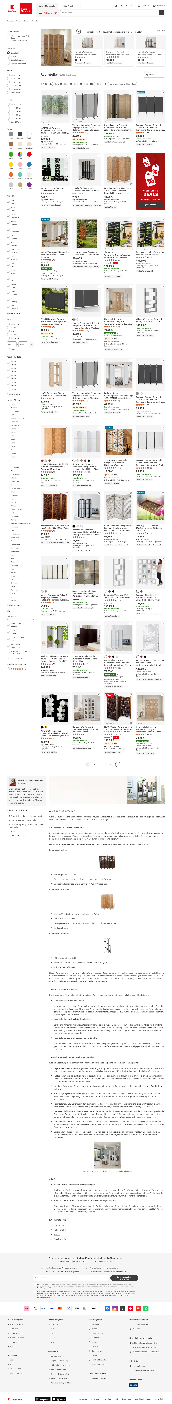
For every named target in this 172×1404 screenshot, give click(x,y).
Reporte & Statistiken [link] (140, 1324)
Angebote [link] (95, 1324)
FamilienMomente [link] (99, 1360)
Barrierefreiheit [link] (160, 1399)
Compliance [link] (95, 1399)
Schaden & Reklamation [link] (60, 1374)
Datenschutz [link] (107, 1399)
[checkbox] (19, 37)
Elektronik (14, 1329)
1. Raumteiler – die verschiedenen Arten (26, 816)
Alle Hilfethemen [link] (57, 1356)
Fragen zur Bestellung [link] (59, 1361)
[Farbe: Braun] (42, 460)
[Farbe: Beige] (77, 319)
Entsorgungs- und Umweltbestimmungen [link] (136, 1399)
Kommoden (59, 1225)
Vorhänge (130, 978)
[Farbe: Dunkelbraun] (49, 460)
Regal (148, 1132)
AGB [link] (116, 1399)
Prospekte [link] (95, 1329)
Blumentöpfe (117, 1025)
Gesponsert (159, 30)
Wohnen (13, 1346)
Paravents (60, 973)
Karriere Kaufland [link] (139, 1366)
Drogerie (13, 1355)
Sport (12, 1360)
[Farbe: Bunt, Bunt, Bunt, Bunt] (45, 727)
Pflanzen (75, 1206)
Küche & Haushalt (17, 1338)
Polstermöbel (60, 1230)
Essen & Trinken (16, 1369)
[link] (70, 6)
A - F (52, 1329)
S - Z (52, 1342)
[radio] (19, 52)
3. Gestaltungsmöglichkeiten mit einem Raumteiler (26, 826)
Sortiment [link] (95, 1338)
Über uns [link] (136, 1329)
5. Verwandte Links (17, 836)
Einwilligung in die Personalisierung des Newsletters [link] (53, 1293)
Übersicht (54, 1324)
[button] (47, 84)
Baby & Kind (15, 1342)
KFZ (11, 1364)
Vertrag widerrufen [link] (58, 1369)
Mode (12, 1351)
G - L (52, 1333)
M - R (53, 1338)
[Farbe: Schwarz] (88, 460)
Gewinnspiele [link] (97, 1351)
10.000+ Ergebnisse (67, 75)
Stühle (57, 1234)
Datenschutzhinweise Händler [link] (144, 1347)
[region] (103, 47)
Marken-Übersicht (17, 1373)
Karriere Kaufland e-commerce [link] (144, 1370)
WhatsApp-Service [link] (99, 1364)
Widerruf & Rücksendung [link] (61, 1365)
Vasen (78, 1030)
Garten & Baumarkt (17, 1333)
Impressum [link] (83, 1399)
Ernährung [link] (96, 1355)
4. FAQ (12, 831)
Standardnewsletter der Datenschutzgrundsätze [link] (51, 1286)
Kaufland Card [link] (97, 1333)
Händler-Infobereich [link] (100, 1378)
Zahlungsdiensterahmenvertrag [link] (144, 1343)
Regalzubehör (60, 1239)
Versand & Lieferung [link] (59, 1378)
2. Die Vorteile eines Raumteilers (23, 820)
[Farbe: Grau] (73, 319)
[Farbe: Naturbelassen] (45, 460)
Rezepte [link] (95, 1342)
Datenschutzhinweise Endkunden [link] (145, 1352)
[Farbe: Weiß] (73, 460)
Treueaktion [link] (96, 1346)
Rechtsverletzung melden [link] (61, 1383)
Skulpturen (95, 1030)
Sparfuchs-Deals (16, 1324)
